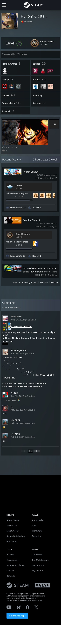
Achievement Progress (17, 193)
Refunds (11, 576)
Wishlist (44, 282)
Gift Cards (11, 541)
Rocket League (31, 171)
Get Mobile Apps (17, 615)
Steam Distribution (16, 536)
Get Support (38, 565)
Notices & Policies (15, 565)
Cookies (10, 570)
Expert (18, 185)
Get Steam (37, 554)
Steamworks (13, 530)
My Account (38, 570)
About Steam (13, 520)
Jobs (34, 525)
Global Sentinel (22, 234)
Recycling (36, 536)
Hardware (37, 530)
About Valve (38, 520)
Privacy (10, 554)
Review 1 (37, 207)
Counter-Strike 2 (31, 220)
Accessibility (13, 560)
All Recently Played (28, 282)
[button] (14, 43)
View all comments (11, 307)
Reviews (55, 282)
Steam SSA (12, 525)
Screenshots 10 (17, 256)
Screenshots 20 (18, 207)
